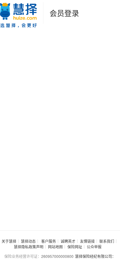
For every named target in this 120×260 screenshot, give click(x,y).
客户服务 (48, 241)
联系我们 (106, 241)
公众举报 (94, 246)
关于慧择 (9, 241)
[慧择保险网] (18, 14)
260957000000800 (57, 256)
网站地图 (55, 246)
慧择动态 (28, 241)
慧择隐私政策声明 (28, 246)
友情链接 (87, 241)
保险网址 (74, 246)
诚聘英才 (68, 241)
